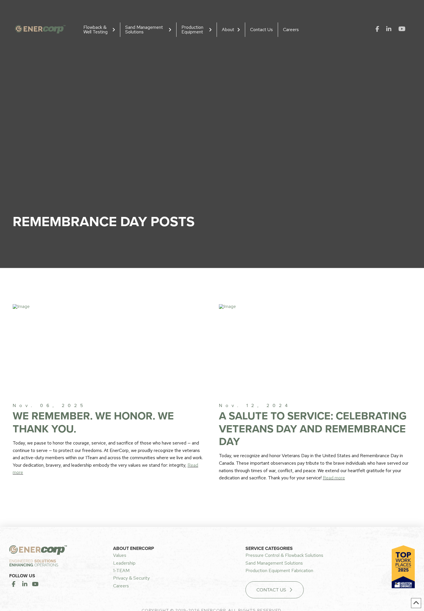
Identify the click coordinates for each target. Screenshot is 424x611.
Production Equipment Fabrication (279, 571)
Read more (334, 478)
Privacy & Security (131, 578)
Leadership (124, 563)
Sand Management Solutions (274, 563)
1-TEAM (121, 571)
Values (119, 555)
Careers (121, 586)
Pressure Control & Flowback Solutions (284, 555)
